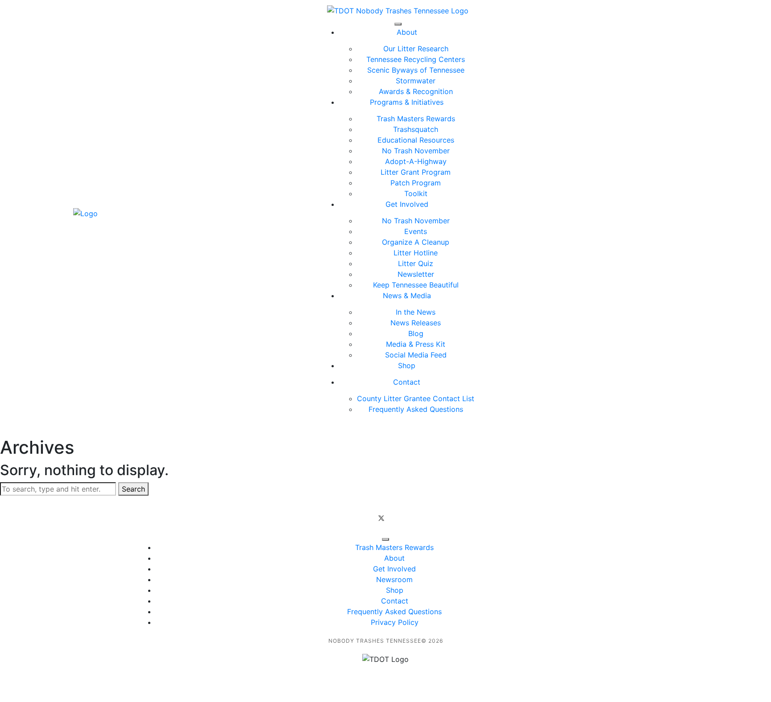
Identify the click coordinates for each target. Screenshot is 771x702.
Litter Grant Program (416, 172)
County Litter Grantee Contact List (415, 398)
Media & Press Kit (415, 344)
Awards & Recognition (416, 91)
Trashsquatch (415, 129)
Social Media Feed (416, 354)
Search (133, 488)
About (407, 32)
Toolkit (415, 193)
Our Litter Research (415, 48)
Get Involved (407, 204)
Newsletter (416, 274)
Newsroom (394, 579)
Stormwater (415, 80)
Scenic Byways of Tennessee (415, 70)
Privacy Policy (395, 622)
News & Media (407, 295)
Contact (406, 382)
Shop (406, 365)
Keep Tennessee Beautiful (416, 284)
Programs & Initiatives (407, 102)
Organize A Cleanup (415, 242)
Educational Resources (415, 139)
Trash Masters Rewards (416, 118)
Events (415, 231)
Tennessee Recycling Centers (415, 59)
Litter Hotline (416, 252)
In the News (415, 312)
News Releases (415, 322)
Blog (415, 333)
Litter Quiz (415, 263)
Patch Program (415, 182)
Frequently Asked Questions (416, 409)
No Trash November (416, 150)
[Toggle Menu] (398, 24)
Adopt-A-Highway (416, 161)
